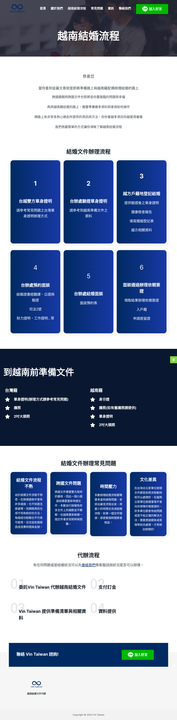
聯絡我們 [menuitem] (125, 8)
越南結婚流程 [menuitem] (77, 8)
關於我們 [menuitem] (57, 8)
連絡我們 (88, 565)
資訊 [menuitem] (111, 8)
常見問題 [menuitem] (97, 8)
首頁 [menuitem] (43, 8)
